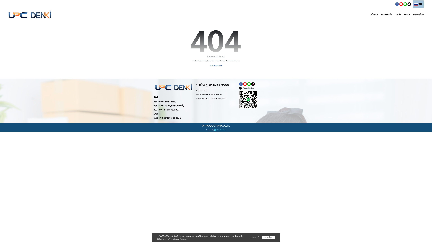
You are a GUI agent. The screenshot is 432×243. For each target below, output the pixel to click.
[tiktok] (409, 4)
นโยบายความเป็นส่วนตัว (168, 239)
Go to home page (216, 65)
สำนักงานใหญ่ (201, 90)
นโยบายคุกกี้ (183, 239)
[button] (392, 4)
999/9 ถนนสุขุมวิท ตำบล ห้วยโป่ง (209, 94)
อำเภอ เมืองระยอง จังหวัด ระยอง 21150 (211, 98)
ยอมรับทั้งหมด (268, 238)
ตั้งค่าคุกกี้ (255, 238)
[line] (405, 4)
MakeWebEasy (221, 130)
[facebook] (397, 4)
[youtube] (401, 4)
